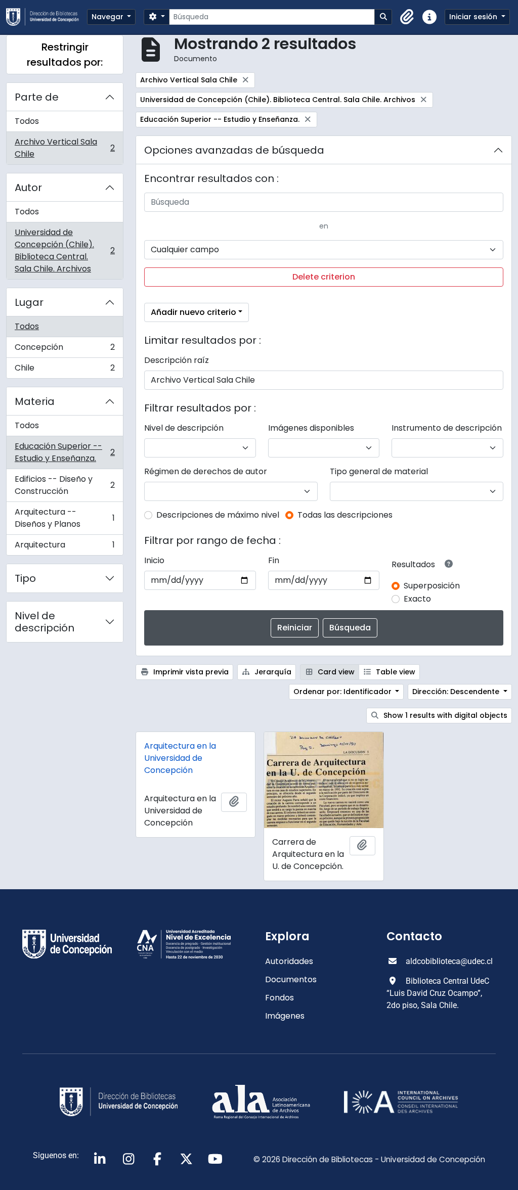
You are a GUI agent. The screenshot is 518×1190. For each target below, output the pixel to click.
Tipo (25, 578)
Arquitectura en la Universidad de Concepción (180, 758)
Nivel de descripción (44, 622)
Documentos (291, 979)
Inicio (154, 560)
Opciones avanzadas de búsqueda (234, 150)
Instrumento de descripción (447, 428)
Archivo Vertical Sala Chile (64, 148)
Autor (28, 187)
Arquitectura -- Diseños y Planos (64, 518)
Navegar (108, 17)
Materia (35, 401)
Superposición (432, 585)
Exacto (417, 599)
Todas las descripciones (345, 515)
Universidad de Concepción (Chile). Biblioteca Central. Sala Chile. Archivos (64, 250)
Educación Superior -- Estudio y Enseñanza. (64, 452)
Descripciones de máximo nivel (217, 515)
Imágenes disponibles (311, 428)
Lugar (29, 302)
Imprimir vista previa (190, 672)
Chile (64, 370)
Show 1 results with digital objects (444, 715)
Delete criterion (323, 277)
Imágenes (285, 1016)
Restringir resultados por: (65, 54)
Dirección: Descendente (456, 691)
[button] (407, 17)
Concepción (64, 349)
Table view (394, 672)
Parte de (37, 97)
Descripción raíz (176, 360)
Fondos (279, 997)
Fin (273, 560)
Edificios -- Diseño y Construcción (64, 485)
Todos (27, 121)
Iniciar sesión (474, 17)
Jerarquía (271, 672)
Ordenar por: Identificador (343, 691)
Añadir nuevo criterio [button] (193, 312)
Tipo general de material (379, 471)
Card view (335, 672)
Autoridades (289, 961)
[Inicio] (46, 17)
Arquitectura (64, 547)
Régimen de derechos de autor (205, 471)
